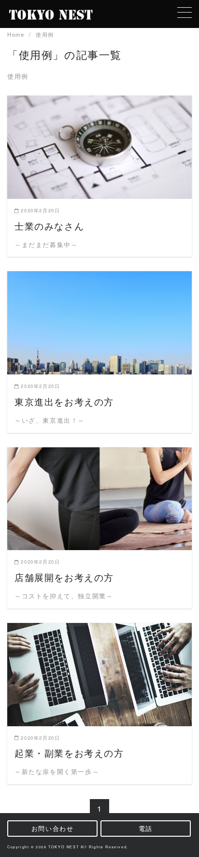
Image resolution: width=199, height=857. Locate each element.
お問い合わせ (52, 828)
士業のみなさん (49, 225)
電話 (146, 828)
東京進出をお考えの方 (64, 401)
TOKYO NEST (63, 846)
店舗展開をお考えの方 (64, 576)
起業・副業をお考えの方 (69, 752)
